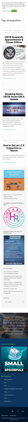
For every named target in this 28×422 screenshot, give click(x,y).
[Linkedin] (22, 411)
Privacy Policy (4, 415)
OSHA (5, 398)
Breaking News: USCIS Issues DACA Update (13, 97)
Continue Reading (8, 78)
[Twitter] (12, 411)
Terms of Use (13, 415)
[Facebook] (18, 411)
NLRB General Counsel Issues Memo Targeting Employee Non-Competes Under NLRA (13, 277)
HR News (18, 32)
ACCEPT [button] (14, 11)
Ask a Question (8, 379)
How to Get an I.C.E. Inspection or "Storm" (14, 148)
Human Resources (13, 142)
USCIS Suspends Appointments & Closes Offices (14, 40)
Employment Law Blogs (9, 32)
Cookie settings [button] (6, 11)
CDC (5, 382)
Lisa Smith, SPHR (18, 140)
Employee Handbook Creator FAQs (13, 389)
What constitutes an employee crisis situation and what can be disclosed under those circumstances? (13, 284)
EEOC (5, 385)
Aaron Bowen (18, 30)
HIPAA (5, 392)
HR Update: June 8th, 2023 (10, 288)
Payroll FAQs (7, 401)
